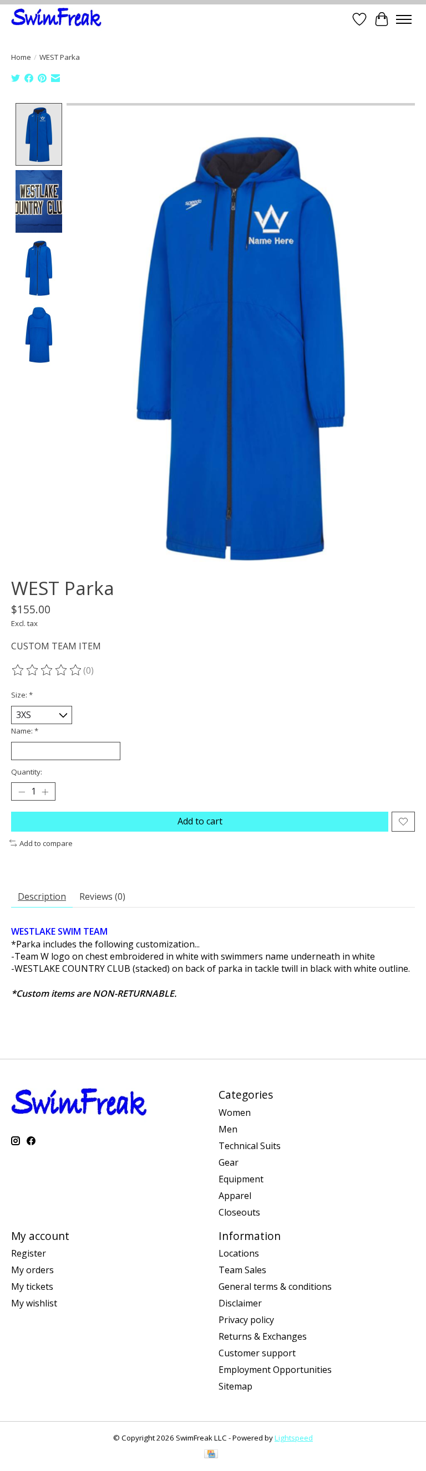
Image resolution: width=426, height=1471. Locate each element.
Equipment (241, 1179)
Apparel (235, 1196)
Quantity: (26, 772)
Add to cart (200, 821)
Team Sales (242, 1270)
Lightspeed (294, 1438)
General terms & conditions (275, 1286)
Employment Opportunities (275, 1370)
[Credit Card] (211, 1454)
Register (28, 1253)
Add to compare (46, 843)
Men (228, 1129)
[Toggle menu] (404, 19)
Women (235, 1112)
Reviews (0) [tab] (102, 896)
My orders (32, 1270)
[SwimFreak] (56, 19)
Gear (229, 1162)
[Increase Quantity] (45, 792)
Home (21, 57)
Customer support (257, 1353)
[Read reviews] (47, 670)
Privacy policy (246, 1320)
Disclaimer (240, 1303)
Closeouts (239, 1212)
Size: (22, 695)
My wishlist (34, 1303)
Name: (24, 731)
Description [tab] (42, 896)
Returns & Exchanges (263, 1336)
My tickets (32, 1286)
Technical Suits (250, 1146)
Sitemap (235, 1386)
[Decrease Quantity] (21, 792)
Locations (239, 1253)
